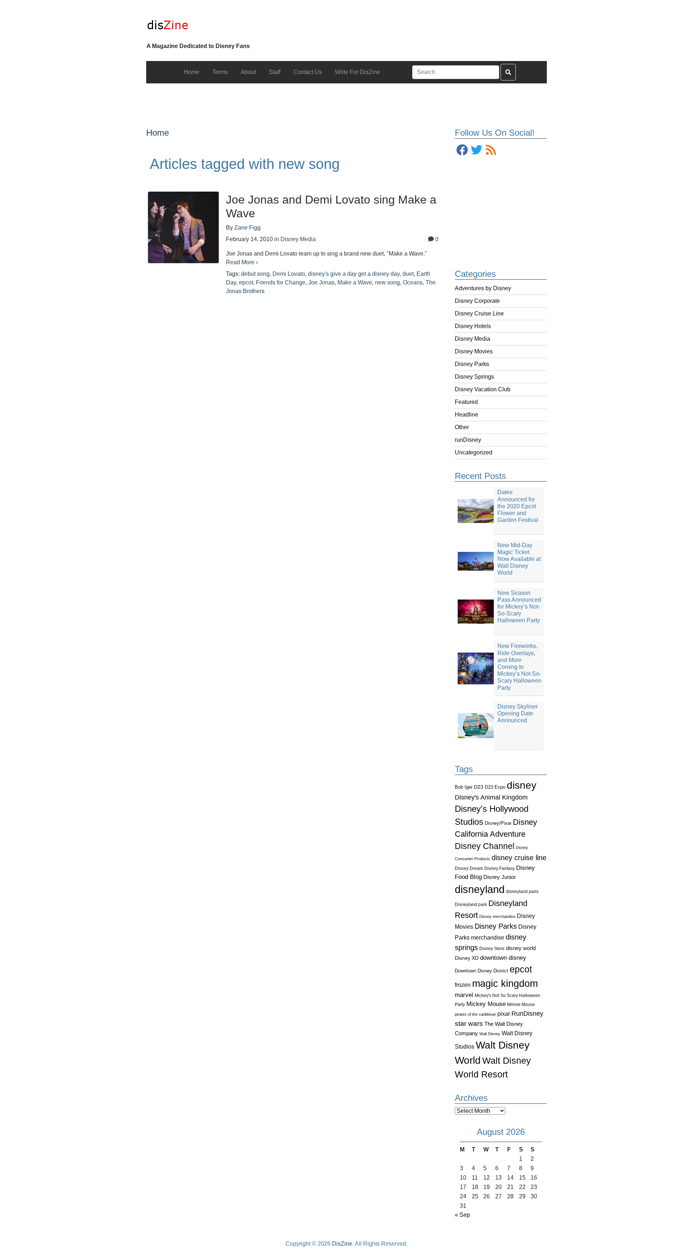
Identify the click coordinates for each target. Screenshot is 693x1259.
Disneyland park (471, 904)
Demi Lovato (289, 274)
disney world (521, 948)
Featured (466, 402)
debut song (255, 274)
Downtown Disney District (481, 970)
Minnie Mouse (521, 1004)
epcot (521, 969)
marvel (464, 995)
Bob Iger (463, 787)
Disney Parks (472, 364)
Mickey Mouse (486, 1004)
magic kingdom (505, 983)
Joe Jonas (321, 282)
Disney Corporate (477, 301)
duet (408, 274)
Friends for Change (280, 282)
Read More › (242, 262)
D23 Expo (495, 787)
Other (462, 427)
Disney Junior (499, 877)
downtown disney (503, 957)
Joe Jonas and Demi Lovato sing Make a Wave (331, 206)
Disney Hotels (473, 326)
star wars (469, 1023)
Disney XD (467, 958)
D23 (478, 787)
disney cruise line (519, 858)
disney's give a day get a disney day (354, 274)
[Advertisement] (346, 99)
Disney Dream (469, 868)
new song (387, 282)
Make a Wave (354, 282)
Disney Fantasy (499, 868)
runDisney (468, 440)
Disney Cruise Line (479, 313)
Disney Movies (474, 351)
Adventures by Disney (483, 288)
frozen (463, 984)
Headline (466, 414)
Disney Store (492, 948)
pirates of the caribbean (475, 1014)
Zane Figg (247, 228)
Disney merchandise (497, 916)
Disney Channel (484, 846)
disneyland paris (522, 891)
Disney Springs (474, 377)
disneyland (480, 889)
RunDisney (527, 1013)
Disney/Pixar (498, 823)
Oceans (413, 282)
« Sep (462, 1215)
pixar (503, 1014)
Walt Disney (489, 1034)
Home (157, 133)
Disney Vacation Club (482, 389)
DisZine (342, 1244)
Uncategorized (473, 452)
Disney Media (472, 339)
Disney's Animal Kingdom (491, 797)
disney (521, 785)
